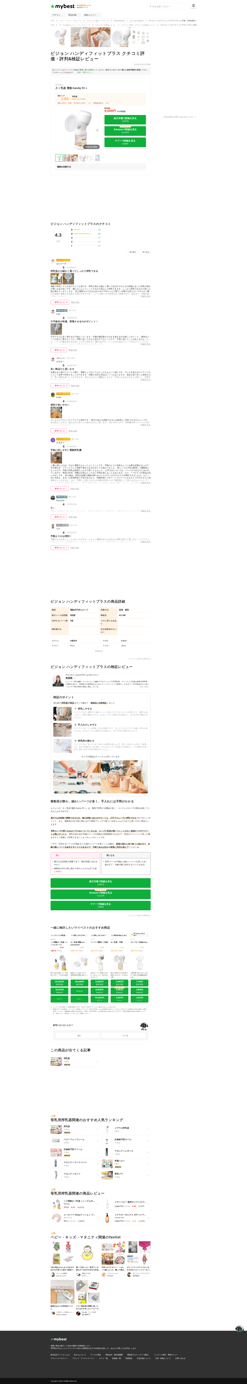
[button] (97, 130)
